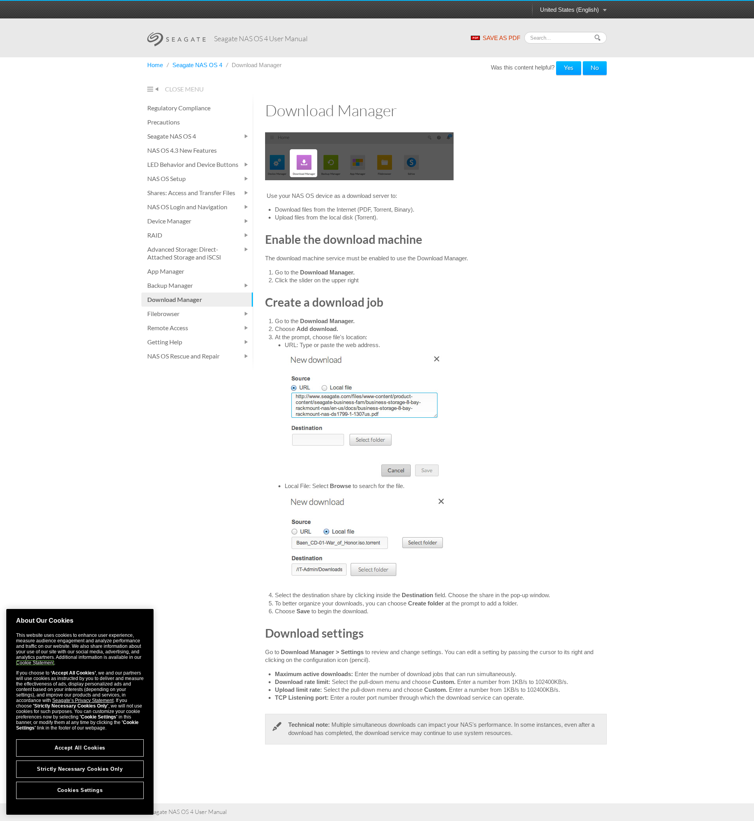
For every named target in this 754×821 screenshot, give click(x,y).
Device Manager (169, 221)
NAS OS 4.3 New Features (182, 150)
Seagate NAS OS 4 (198, 65)
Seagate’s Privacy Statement (82, 700)
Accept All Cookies (80, 748)
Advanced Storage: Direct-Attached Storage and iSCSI (184, 253)
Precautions (163, 122)
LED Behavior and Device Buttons (192, 164)
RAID (154, 235)
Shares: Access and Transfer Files (191, 192)
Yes (568, 67)
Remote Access (167, 327)
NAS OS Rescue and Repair (183, 356)
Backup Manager (170, 285)
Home (156, 65)
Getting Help (164, 342)
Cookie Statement (35, 663)
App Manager (165, 271)
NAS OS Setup (166, 178)
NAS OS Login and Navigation (187, 206)
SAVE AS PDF (501, 38)
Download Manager (174, 299)
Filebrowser (163, 313)
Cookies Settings (80, 790)
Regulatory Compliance (178, 108)
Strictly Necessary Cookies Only (80, 769)
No (595, 67)
